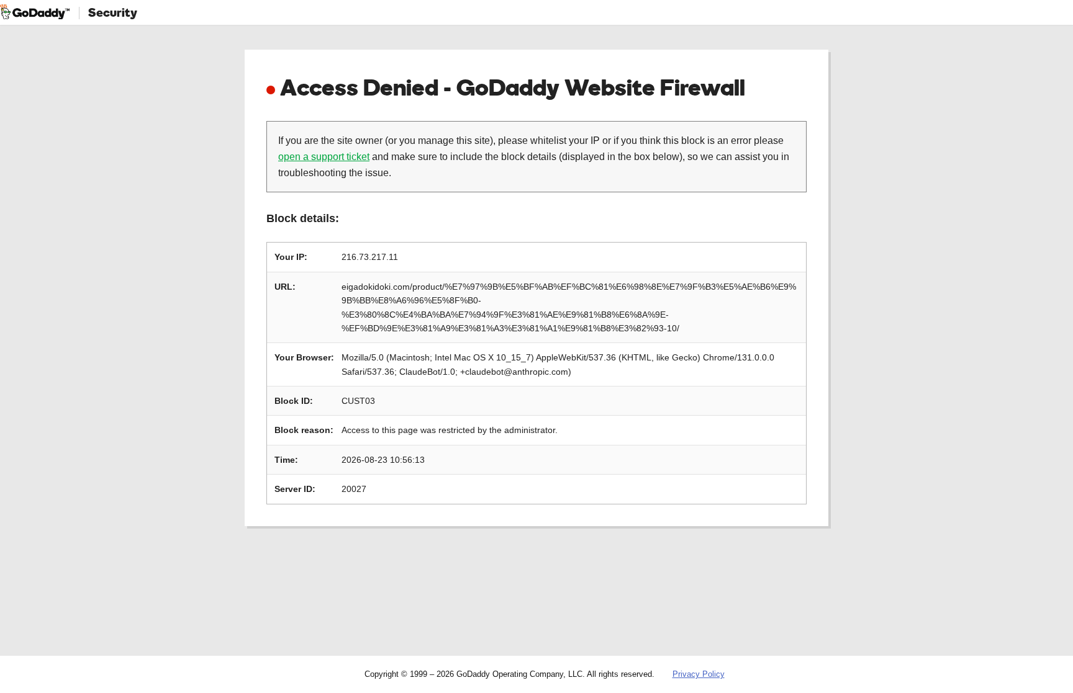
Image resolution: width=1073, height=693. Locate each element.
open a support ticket (323, 156)
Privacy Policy (698, 674)
